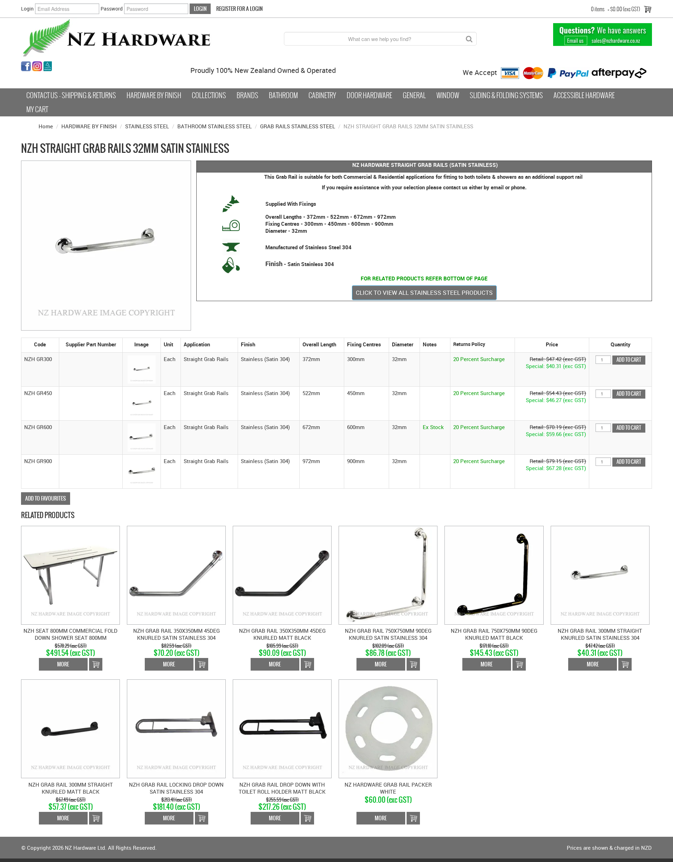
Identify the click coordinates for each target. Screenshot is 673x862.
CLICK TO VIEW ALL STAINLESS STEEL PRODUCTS (424, 293)
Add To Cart (95, 664)
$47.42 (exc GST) (600, 646)
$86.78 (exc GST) (388, 653)
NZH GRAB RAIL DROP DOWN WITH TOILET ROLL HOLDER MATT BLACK (282, 788)
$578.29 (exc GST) (71, 646)
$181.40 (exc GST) (176, 807)
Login (27, 8)
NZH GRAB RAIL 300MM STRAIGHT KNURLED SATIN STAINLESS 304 (600, 634)
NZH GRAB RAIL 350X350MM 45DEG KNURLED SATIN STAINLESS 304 (176, 634)
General (414, 95)
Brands (247, 95)
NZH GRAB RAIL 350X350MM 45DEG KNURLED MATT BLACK (282, 634)
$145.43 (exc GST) (494, 653)
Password (112, 8)
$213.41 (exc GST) (176, 799)
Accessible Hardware (584, 95)
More (63, 664)
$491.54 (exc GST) (70, 653)
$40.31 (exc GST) (600, 653)
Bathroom (283, 95)
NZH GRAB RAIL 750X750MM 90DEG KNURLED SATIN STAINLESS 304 (388, 634)
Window (447, 95)
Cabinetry (322, 95)
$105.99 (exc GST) (282, 646)
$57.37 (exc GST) (70, 807)
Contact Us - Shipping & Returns (71, 95)
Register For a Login (239, 9)
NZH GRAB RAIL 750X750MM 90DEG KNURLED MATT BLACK (494, 634)
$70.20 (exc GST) (176, 653)
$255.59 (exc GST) (282, 799)
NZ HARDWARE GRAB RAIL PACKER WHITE (388, 788)
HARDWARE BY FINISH (89, 126)
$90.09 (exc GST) (282, 653)
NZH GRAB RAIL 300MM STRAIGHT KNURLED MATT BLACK (70, 788)
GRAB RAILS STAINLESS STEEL (297, 126)
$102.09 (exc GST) (388, 646)
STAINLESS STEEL (147, 126)
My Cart (37, 109)
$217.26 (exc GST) (282, 807)
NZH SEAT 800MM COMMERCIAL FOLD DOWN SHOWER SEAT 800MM (70, 634)
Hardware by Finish (154, 95)
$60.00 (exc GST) (388, 800)
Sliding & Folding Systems (506, 95)
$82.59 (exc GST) (176, 646)
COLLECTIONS (209, 95)
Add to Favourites (45, 498)
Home (46, 126)
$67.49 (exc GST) (71, 799)
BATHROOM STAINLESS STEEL (214, 126)
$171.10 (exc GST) (494, 646)
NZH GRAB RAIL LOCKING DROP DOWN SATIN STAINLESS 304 (176, 788)
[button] (142, 368)
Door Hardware (369, 95)
